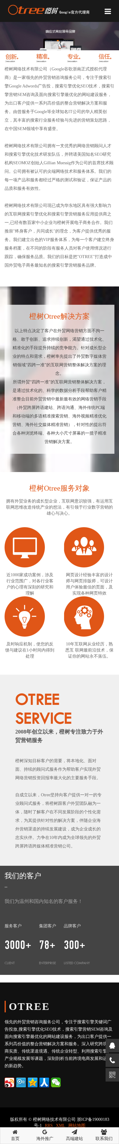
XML (60, 1125)
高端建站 (74, 1138)
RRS (49, 1125)
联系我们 (104, 1138)
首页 (15, 1138)
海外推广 (44, 1138)
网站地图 (76, 1125)
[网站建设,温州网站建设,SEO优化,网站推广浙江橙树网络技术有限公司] (48, 9)
